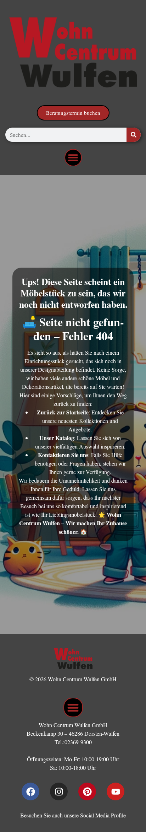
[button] (73, 157)
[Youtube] (115, 791)
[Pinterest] (87, 791)
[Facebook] (30, 791)
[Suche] (134, 135)
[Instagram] (59, 791)
